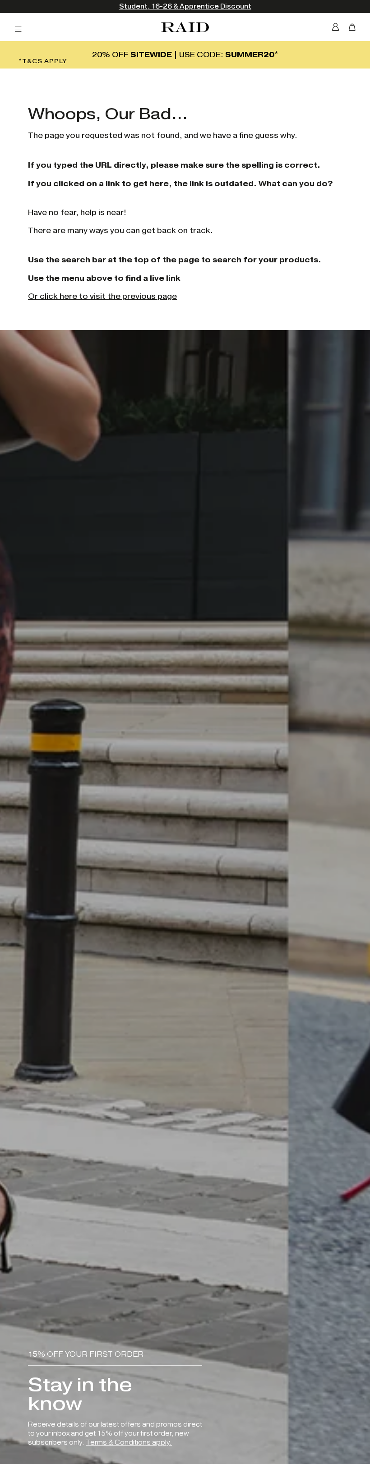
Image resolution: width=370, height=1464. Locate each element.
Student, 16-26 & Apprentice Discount (87, 6)
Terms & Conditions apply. (129, 1442)
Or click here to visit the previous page (102, 296)
